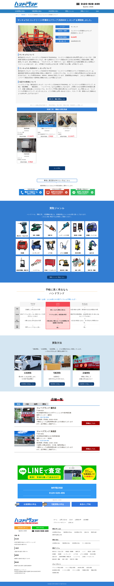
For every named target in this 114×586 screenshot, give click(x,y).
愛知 (44, 404)
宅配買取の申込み (67, 532)
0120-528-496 (44, 440)
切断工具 (77, 551)
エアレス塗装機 (84, 554)
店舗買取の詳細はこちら (86, 384)
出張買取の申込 (30, 504)
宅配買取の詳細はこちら (57, 384)
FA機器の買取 (85, 570)
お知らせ (70, 522)
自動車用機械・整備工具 (65, 556)
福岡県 (17, 555)
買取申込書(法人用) (57, 534)
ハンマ (83, 551)
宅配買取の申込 (57, 504)
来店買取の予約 (78, 532)
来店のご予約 (85, 504)
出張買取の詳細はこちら (28, 384)
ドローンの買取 (76, 570)
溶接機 (59, 554)
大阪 (27, 404)
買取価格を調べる (23, 527)
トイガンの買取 (66, 570)
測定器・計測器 (91, 551)
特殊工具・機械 (74, 559)
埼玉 (18, 404)
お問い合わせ (63, 519)
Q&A (97, 11)
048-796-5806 (44, 417)
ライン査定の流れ (86, 543)
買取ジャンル (69, 11)
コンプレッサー (67, 554)
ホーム (17, 14)
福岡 (35, 404)
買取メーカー (85, 11)
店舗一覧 (86, 532)
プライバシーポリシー (60, 522)
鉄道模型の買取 (56, 570)
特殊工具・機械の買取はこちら (57, 99)
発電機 (54, 554)
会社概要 (85, 519)
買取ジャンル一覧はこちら (57, 277)
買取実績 (23, 14)
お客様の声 (78, 519)
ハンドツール (76, 556)
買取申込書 (93, 532)
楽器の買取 (89, 567)
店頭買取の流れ (53, 11)
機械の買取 (94, 570)
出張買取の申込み (56, 532)
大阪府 (17, 548)
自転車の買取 (81, 567)
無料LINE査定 (40, 527)
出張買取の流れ (20, 11)
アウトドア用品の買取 (57, 567)
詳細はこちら (90, 423)
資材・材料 (65, 559)
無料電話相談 (57, 490)
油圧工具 (54, 556)
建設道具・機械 (56, 559)
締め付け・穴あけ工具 (57, 551)
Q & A (71, 519)
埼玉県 (17, 539)
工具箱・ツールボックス (88, 556)
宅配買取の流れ (37, 11)
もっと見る (57, 168)
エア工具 (75, 554)
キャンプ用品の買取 (70, 567)
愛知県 (17, 562)
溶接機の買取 (55, 572)
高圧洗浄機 (92, 554)
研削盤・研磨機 (69, 551)
